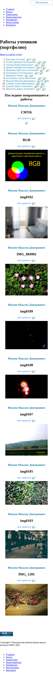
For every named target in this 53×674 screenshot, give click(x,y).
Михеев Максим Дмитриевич (21, 81)
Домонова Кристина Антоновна (22, 70)
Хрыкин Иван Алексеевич (19, 86)
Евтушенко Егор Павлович (19, 73)
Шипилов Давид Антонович (20, 89)
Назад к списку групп (11, 54)
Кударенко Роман (14, 75)
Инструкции (41, 2)
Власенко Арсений (15, 59)
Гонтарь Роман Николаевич (20, 65)
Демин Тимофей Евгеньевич (20, 67)
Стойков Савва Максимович (20, 83)
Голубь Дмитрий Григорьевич (21, 62)
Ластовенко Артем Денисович (21, 78)
